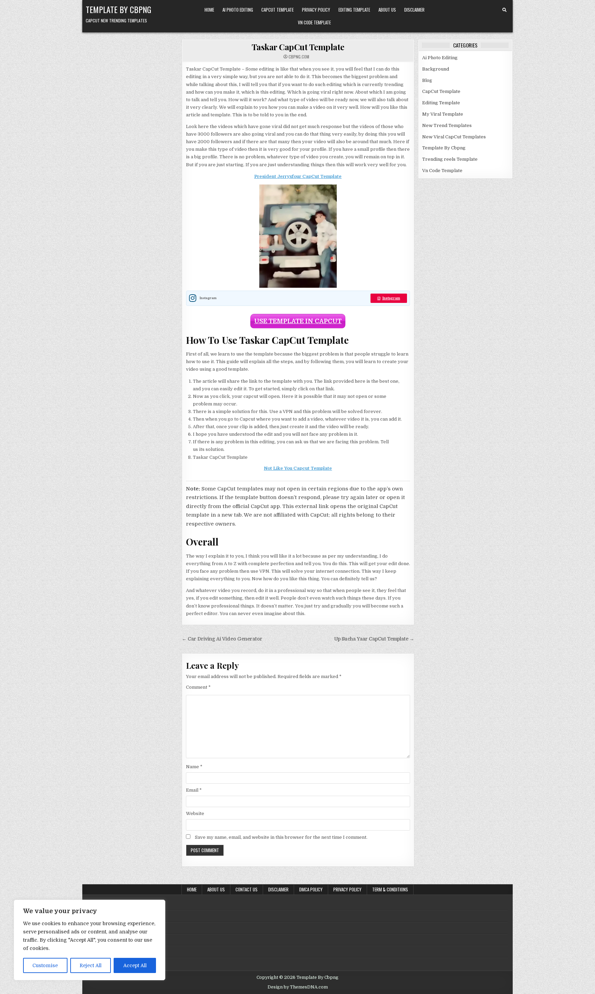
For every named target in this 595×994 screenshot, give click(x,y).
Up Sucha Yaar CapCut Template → (374, 639)
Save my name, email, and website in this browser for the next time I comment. (281, 837)
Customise (45, 965)
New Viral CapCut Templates (454, 136)
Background (435, 69)
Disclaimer (414, 9)
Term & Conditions (390, 889)
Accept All (135, 965)
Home (209, 9)
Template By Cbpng (118, 9)
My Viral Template (442, 114)
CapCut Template (277, 9)
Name (194, 766)
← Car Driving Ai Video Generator (222, 639)
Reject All (91, 965)
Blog (427, 80)
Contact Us (247, 889)
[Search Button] (504, 10)
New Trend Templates (447, 125)
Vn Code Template (314, 22)
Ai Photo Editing (237, 9)
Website (195, 813)
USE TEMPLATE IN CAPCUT (298, 321)
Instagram (391, 298)
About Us (387, 9)
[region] (89, 940)
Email (194, 790)
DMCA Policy (311, 889)
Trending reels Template (450, 159)
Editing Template (354, 9)
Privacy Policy (316, 9)
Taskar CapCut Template (298, 46)
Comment (198, 687)
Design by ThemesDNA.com (298, 987)
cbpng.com (299, 57)
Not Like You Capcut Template (298, 468)
